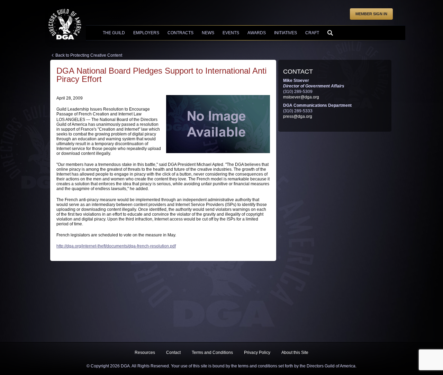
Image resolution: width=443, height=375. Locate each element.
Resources (145, 352)
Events (231, 32)
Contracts (180, 32)
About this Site (294, 352)
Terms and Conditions (212, 352)
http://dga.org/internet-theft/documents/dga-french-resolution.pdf (116, 246)
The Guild (114, 32)
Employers (146, 32)
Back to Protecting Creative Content (88, 55)
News (208, 32)
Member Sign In (371, 14)
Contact (173, 352)
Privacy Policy (257, 352)
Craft (312, 32)
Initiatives (285, 32)
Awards (256, 32)
